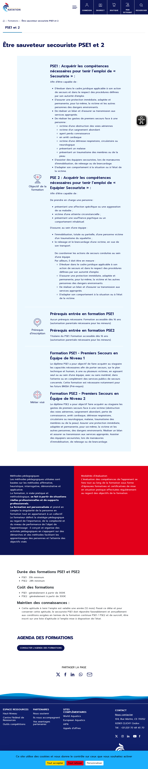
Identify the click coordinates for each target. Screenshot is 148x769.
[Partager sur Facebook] (65, 674)
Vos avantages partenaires (41, 723)
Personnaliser (94, 763)
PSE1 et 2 (12, 27)
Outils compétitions (14, 724)
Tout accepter (55, 763)
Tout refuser (75, 763)
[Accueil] (11, 7)
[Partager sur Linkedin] (73, 674)
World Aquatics (72, 716)
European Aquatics (74, 720)
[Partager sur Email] (89, 674)
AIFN (65, 724)
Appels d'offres (72, 728)
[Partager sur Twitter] (58, 674)
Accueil (4, 21)
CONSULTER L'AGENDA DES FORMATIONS (41, 647)
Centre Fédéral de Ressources (13, 718)
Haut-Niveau (10, 713)
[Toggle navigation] (75, 7)
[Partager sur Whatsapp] (81, 674)
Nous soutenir (41, 713)
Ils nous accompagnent (46, 717)
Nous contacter (124, 714)
